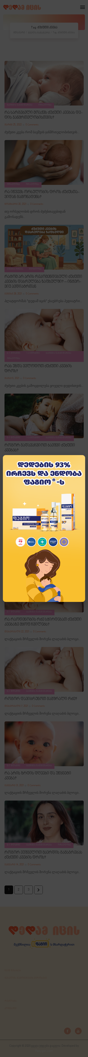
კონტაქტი (11, 1008)
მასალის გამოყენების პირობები (26, 978)
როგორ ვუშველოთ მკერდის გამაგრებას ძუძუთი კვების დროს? (43, 855)
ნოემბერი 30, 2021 (15, 204)
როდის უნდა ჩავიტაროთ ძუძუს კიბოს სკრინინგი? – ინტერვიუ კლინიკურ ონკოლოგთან (40, 535)
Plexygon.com (44, 1051)
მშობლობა (35, 269)
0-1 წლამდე (14, 353)
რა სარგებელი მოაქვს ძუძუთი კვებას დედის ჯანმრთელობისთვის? (44, 115)
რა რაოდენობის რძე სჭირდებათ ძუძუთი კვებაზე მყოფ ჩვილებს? (43, 622)
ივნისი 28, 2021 (13, 294)
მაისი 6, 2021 (12, 378)
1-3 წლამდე (33, 353)
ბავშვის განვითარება (20, 105)
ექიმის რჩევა (15, 269)
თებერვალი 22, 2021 (17, 631)
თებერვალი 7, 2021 (16, 706)
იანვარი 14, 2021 (14, 864)
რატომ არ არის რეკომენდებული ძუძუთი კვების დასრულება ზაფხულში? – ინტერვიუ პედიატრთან (43, 281)
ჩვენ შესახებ (13, 970)
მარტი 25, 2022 (13, 124)
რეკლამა (11, 1001)
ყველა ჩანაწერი (39, 33)
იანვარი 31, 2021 (14, 785)
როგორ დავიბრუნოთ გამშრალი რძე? (41, 699)
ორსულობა (45, 105)
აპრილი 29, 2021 (14, 457)
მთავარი (19, 32)
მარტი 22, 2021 (13, 547)
